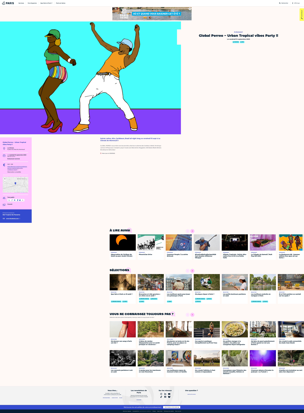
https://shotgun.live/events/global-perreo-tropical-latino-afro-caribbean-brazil (17, 168)
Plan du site (178, 411)
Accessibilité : (142, 411)
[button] (15, 183)
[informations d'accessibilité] (16, 200)
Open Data (159, 411)
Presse (154, 411)
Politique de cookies (169, 411)
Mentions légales (127, 411)
